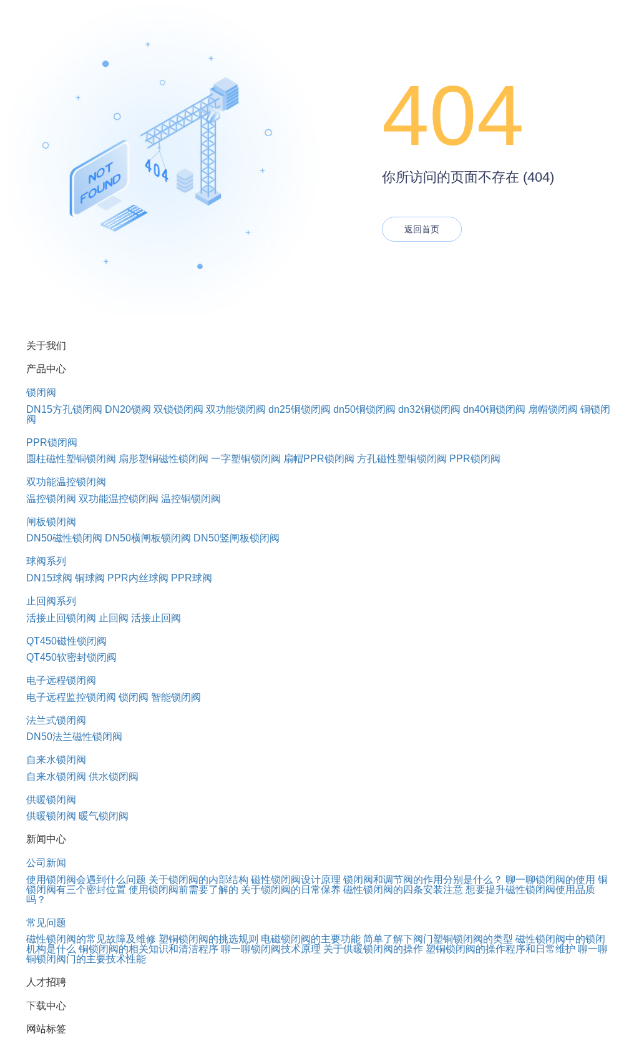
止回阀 (114, 618)
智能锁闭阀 (176, 697)
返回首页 (421, 229)
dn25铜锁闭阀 (299, 409)
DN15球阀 (49, 578)
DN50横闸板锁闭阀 (148, 538)
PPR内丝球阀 (137, 578)
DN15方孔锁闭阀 (64, 409)
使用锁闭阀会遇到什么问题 (86, 879)
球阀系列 (46, 561)
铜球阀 (90, 578)
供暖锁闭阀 (51, 799)
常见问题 (46, 922)
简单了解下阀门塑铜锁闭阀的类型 (438, 939)
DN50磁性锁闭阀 (64, 538)
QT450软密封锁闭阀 (71, 657)
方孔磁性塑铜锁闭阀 (402, 458)
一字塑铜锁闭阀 (246, 458)
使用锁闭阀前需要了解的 (183, 889)
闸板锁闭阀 (51, 521)
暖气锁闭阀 (104, 816)
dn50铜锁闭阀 (364, 409)
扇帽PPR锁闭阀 (318, 458)
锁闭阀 (41, 392)
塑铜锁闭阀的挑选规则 (208, 939)
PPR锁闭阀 (51, 442)
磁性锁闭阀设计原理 (296, 879)
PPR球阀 (191, 578)
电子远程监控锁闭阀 (71, 697)
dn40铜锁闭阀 (494, 409)
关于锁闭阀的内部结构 (198, 879)
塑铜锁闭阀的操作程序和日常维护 (500, 949)
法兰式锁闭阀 (56, 720)
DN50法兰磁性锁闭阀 (74, 736)
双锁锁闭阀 (178, 409)
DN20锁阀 (128, 409)
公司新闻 (46, 862)
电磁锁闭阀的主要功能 (311, 939)
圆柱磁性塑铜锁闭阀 (71, 458)
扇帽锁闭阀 (553, 409)
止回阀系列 (51, 601)
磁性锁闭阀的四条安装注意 (403, 889)
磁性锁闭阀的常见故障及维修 (91, 939)
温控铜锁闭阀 (191, 498)
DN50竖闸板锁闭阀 (236, 538)
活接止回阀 (156, 618)
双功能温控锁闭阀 (66, 481)
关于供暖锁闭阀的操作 (373, 949)
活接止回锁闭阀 (61, 618)
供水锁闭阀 (114, 776)
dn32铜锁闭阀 (429, 409)
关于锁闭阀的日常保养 (291, 889)
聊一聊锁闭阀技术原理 (271, 949)
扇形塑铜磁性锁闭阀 (163, 458)
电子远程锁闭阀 (61, 680)
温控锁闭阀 (51, 498)
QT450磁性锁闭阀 (66, 641)
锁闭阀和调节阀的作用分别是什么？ (423, 879)
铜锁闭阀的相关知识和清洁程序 (148, 949)
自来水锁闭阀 (56, 759)
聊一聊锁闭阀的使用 (550, 879)
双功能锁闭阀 (236, 409)
